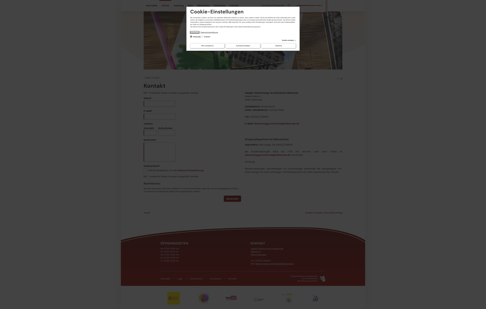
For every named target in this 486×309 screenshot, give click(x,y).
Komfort (207, 37)
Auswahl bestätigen (243, 46)
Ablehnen (278, 46)
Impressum (194, 32)
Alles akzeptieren (207, 46)
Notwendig (197, 37)
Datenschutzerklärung (209, 32)
